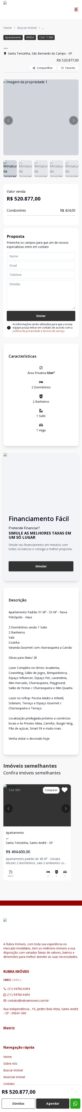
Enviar (41, 316)
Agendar (52, 1103)
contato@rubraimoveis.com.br (28, 1000)
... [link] (43, 28)
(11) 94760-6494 (19, 989)
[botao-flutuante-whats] (75, 1104)
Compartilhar (45, 68)
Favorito (70, 68)
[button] (8, 120)
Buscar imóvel (27, 28)
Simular (41, 566)
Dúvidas (18, 1103)
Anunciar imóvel (14, 1077)
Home (7, 28)
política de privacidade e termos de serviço (39, 331)
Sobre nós (10, 1063)
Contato (9, 1084)
